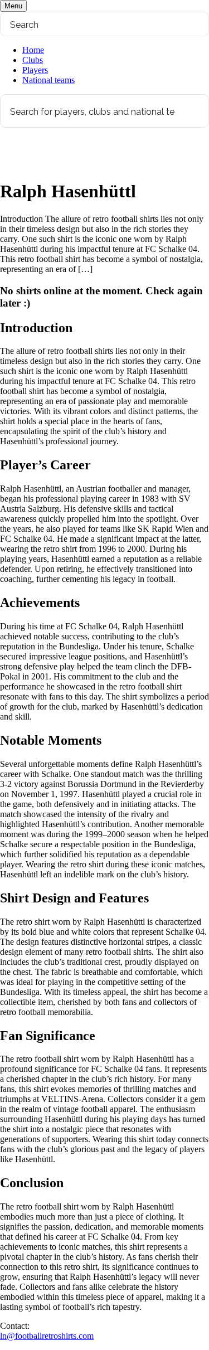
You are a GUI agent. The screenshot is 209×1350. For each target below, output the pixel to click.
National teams (48, 80)
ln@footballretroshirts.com (47, 1336)
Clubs (32, 60)
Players (35, 70)
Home (33, 50)
